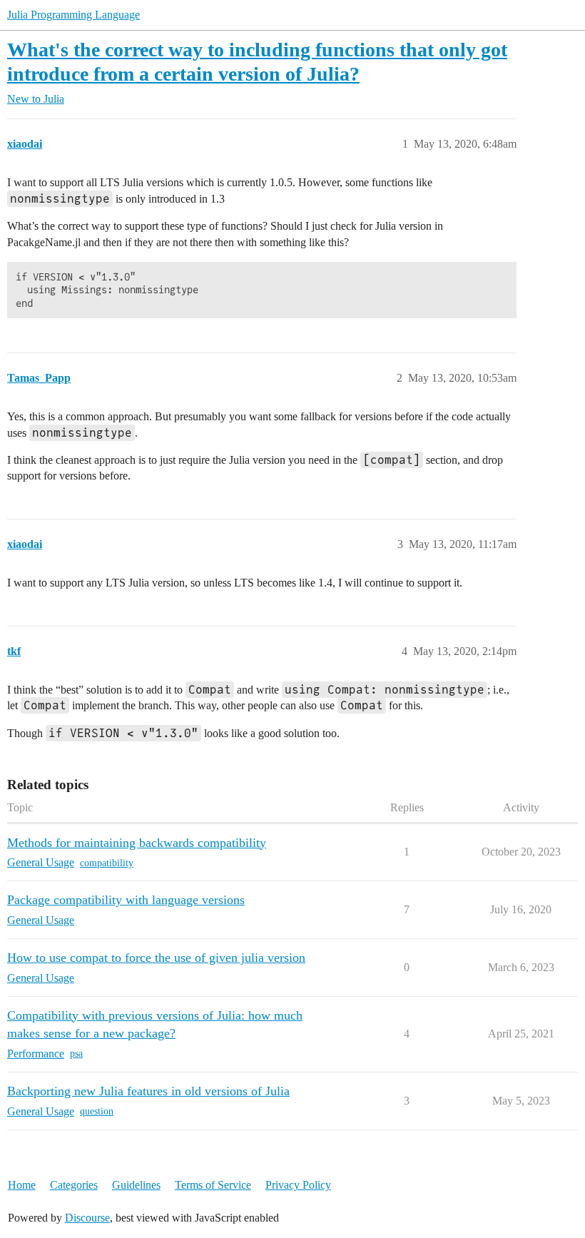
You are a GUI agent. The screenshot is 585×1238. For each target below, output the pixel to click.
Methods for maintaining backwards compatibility (136, 843)
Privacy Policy (298, 1185)
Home (22, 1185)
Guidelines (136, 1185)
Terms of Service (213, 1185)
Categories (74, 1185)
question (96, 1111)
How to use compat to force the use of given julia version (156, 957)
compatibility (106, 863)
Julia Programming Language (73, 15)
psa (76, 1053)
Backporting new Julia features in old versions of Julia (148, 1091)
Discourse (87, 1218)
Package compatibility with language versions (126, 900)
